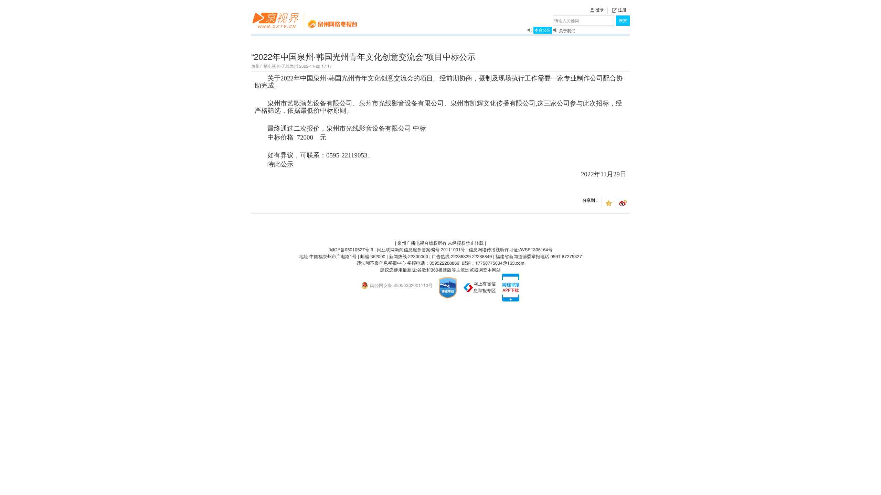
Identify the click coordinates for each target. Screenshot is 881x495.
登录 (600, 10)
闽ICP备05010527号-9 (350, 249)
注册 (622, 10)
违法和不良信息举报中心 (381, 263)
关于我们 (567, 31)
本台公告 (542, 29)
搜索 (623, 20)
